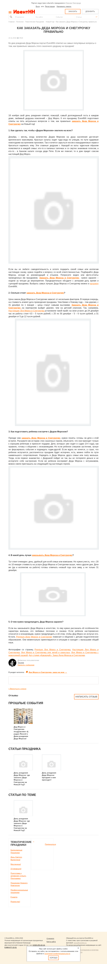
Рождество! (15, 902)
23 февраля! (16, 869)
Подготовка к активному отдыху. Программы (18, 875)
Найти (10, 16)
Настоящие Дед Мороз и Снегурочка (26, 311)
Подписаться (50, 844)
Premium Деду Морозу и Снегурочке (34, 637)
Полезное (20, 22)
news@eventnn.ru (80, 943)
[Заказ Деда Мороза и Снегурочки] (21, 308)
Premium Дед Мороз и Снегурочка (53, 649)
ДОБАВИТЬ (90, 11)
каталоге (94, 283)
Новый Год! (50, 22)
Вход (38, 6)
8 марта (14, 897)
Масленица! (16, 864)
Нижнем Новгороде (73, 3)
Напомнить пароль (64, 6)
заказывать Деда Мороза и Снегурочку (52, 555)
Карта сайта (51, 942)
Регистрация (50, 6)
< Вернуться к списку (17, 689)
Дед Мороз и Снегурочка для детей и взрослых (45, 652)
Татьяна (21, 663)
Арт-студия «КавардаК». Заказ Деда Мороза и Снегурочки (57, 655)
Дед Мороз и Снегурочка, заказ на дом (48, 672)
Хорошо (53, 958)
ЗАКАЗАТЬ (72, 11)
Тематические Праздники (34, 22)
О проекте (50, 938)
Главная (11, 22)
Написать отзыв (86, 696)
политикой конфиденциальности (57, 954)
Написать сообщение (26, 665)
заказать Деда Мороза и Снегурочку (45, 293)
